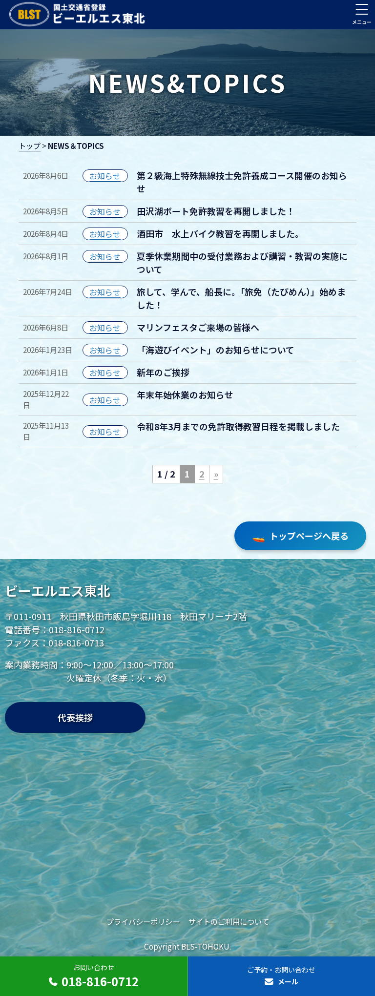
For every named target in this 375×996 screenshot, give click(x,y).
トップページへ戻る (300, 535)
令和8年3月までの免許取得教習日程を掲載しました (238, 426)
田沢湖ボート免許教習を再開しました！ (216, 211)
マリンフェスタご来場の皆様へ (198, 327)
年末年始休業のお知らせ (185, 394)
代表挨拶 (75, 717)
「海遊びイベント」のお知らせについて (215, 349)
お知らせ (105, 176)
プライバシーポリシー (143, 921)
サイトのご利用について (228, 921)
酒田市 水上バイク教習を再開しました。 (220, 233)
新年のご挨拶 (163, 372)
